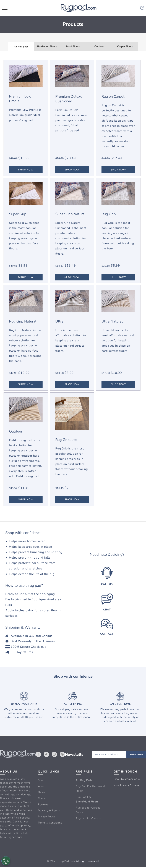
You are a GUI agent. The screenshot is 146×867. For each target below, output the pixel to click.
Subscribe (136, 754)
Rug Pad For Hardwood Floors (90, 788)
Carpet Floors (125, 46)
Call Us (107, 584)
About (42, 786)
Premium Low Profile (20, 98)
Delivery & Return (49, 810)
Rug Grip (108, 214)
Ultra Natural (112, 321)
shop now (25, 169)
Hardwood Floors (47, 46)
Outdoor (99, 46)
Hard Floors (73, 46)
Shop (41, 780)
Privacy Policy (46, 816)
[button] (4, 8)
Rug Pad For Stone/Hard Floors (87, 799)
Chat (107, 609)
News (41, 792)
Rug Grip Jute (66, 439)
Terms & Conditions (50, 822)
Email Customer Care (127, 779)
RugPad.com (67, 861)
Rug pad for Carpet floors (88, 810)
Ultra (59, 321)
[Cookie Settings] (5, 860)
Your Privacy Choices (127, 785)
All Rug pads (21, 46)
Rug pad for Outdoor (88, 818)
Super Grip (17, 214)
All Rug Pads (84, 780)
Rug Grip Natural (22, 321)
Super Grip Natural (70, 214)
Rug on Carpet (112, 96)
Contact (106, 634)
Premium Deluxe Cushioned (68, 99)
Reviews (43, 804)
